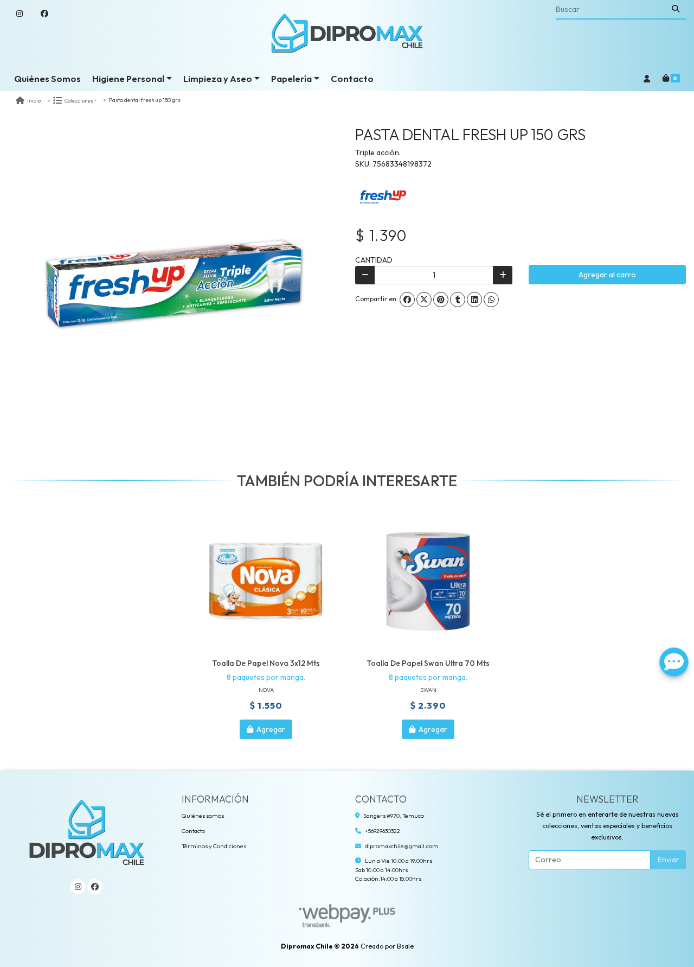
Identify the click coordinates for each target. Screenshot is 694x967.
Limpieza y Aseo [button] (217, 78)
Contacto (352, 78)
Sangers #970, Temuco (393, 815)
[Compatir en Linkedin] (474, 299)
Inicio (34, 100)
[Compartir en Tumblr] (457, 299)
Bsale (405, 946)
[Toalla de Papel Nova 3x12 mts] (266, 582)
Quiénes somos (203, 815)
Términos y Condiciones (214, 846)
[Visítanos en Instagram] (78, 886)
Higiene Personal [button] (128, 78)
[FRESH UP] (382, 196)
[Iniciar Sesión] (646, 78)
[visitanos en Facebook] (44, 14)
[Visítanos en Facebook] (94, 886)
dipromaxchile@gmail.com (401, 846)
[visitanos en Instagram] (19, 14)
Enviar (668, 859)
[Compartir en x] (424, 299)
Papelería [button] (291, 78)
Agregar (270, 729)
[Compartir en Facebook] (407, 299)
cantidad (374, 260)
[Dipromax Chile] (347, 33)
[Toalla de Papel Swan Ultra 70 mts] (428, 582)
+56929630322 (382, 831)
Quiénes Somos (47, 78)
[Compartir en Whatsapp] (491, 299)
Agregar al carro (607, 274)
